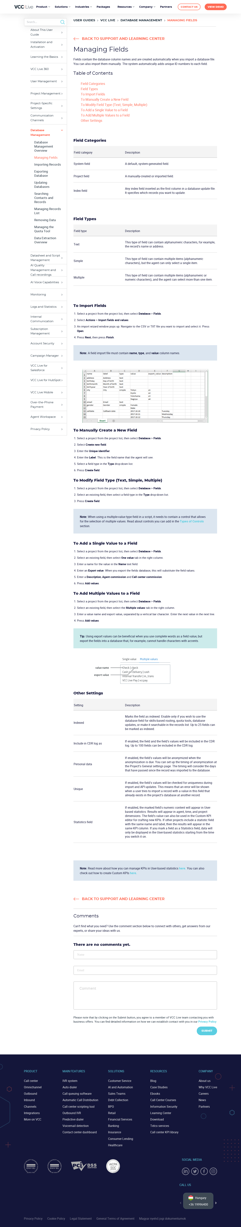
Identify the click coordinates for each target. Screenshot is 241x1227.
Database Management (141, 20)
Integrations (32, 1113)
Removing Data (45, 220)
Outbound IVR (72, 1113)
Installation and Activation (41, 44)
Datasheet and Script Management (45, 258)
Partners (204, 1106)
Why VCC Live (208, 1087)
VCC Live (107, 20)
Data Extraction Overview (45, 240)
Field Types (89, 89)
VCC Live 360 (40, 69)
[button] (216, 1202)
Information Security (163, 1106)
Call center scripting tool (79, 1106)
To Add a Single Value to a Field (104, 110)
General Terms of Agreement (115, 1218)
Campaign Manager (45, 355)
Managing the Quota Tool (44, 229)
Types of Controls (192, 521)
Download (157, 1119)
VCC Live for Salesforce (39, 368)
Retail (112, 1113)
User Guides (84, 20)
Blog (153, 1081)
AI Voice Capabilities (45, 282)
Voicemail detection (76, 1126)
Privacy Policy (40, 429)
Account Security (42, 343)
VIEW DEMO (216, 7)
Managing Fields (46, 157)
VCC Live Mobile (42, 392)
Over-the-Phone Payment (42, 405)
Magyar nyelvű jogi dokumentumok (162, 1218)
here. (182, 868)
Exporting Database (41, 173)
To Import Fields (93, 94)
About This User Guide (42, 32)
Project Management (45, 93)
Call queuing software (77, 1094)
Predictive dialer (73, 1119)
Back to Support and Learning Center (123, 39)
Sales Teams (116, 1094)
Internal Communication (42, 319)
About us (204, 1081)
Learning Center (160, 1113)
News (202, 1100)
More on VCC (32, 1119)
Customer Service (119, 1081)
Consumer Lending (120, 1139)
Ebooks (155, 1094)
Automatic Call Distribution (80, 1100)
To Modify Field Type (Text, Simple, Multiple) (114, 104)
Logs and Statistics (43, 306)
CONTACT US (189, 7)
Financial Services (120, 1119)
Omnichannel (33, 1087)
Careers (204, 1094)
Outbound (30, 1094)
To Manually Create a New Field (104, 99)
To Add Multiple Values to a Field (105, 115)
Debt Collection (118, 1100)
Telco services (159, 1126)
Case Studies (159, 1087)
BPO (111, 1106)
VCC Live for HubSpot (46, 380)
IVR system (70, 1081)
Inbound (29, 1100)
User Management (44, 81)
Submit (206, 1031)
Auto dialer (70, 1087)
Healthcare (115, 1145)
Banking (113, 1126)
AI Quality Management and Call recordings (43, 270)
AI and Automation (120, 1087)
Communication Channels (42, 118)
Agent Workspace (43, 417)
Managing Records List (47, 211)
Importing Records (47, 164)
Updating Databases (42, 184)
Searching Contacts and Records (43, 198)
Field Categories (93, 83)
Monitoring (38, 294)
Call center (31, 1081)
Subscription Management (40, 331)
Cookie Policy (56, 1218)
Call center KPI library (164, 1132)
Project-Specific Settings (41, 106)
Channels (30, 1106)
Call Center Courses (163, 1100)
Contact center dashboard (80, 1132)
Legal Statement (81, 1218)
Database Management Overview (43, 146)
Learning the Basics (44, 57)
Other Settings (91, 120)
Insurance (114, 1132)
